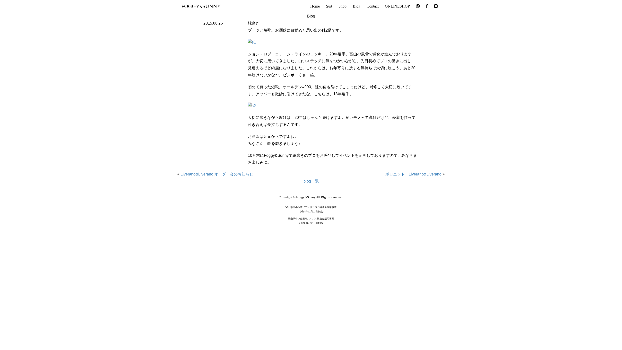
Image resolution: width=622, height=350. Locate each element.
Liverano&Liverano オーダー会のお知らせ (217, 174)
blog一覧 (311, 181)
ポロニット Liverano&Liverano (413, 174)
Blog (356, 6)
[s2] (252, 106)
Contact (373, 6)
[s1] (252, 42)
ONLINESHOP (397, 6)
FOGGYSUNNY (201, 6)
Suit (329, 6)
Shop (342, 6)
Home (315, 6)
